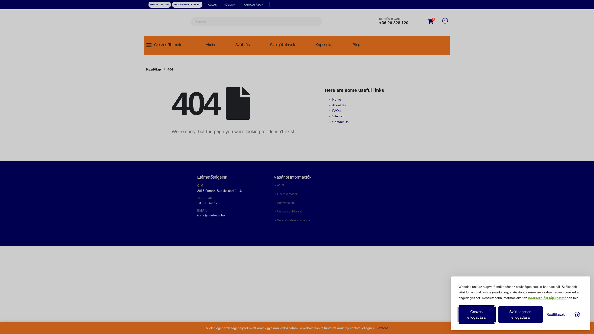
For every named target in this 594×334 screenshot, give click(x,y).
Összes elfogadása (476, 314)
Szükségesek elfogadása (520, 314)
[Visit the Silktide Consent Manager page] (577, 314)
